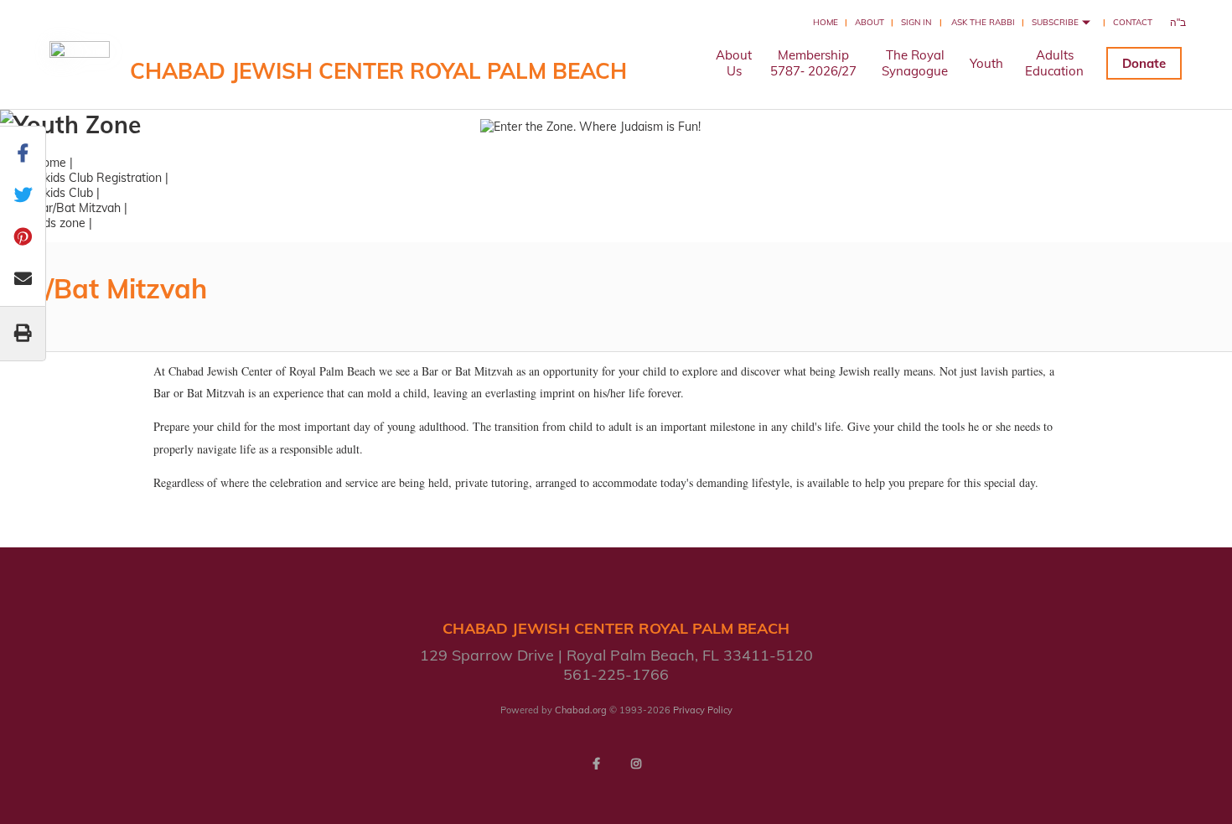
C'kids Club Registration (98, 177)
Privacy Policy (702, 710)
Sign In (916, 22)
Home (825, 22)
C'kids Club (63, 192)
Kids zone (59, 223)
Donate (1144, 63)
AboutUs (734, 63)
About (869, 22)
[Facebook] (596, 764)
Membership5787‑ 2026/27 (813, 63)
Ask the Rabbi (983, 22)
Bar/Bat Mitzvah (77, 207)
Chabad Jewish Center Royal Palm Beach (378, 71)
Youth (986, 63)
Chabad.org (581, 710)
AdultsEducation (1054, 63)
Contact (1132, 22)
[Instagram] (636, 764)
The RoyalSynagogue (915, 63)
